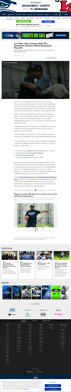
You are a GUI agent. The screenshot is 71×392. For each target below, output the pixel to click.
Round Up (7, 329)
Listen (40, 324)
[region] (35, 385)
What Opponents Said (7, 360)
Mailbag (7, 341)
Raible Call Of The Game (19, 342)
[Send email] (52, 58)
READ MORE (48, 21)
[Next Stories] (67, 292)
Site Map (7, 363)
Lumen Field (63, 327)
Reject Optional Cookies (53, 385)
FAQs (63, 348)
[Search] (52, 14)
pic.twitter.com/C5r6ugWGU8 (24, 155)
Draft (7, 327)
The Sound (19, 329)
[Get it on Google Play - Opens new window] (40, 372)
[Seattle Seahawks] (35, 377)
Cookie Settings (53, 382)
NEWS (7, 324)
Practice (30, 345)
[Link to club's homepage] (3, 14)
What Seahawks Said (7, 355)
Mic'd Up (19, 335)
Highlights (19, 327)
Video (19, 324)
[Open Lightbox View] (35, 218)
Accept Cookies (53, 389)
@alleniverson (32, 151)
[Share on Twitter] (49, 58)
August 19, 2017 (38, 157)
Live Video (19, 351)
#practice (28, 153)
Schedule (51, 324)
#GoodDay (34, 153)
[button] (35, 80)
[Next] (43, 229)
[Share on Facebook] (47, 58)
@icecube (42, 151)
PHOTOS (30, 324)
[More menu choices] (50, 14)
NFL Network (19, 348)
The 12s (30, 354)
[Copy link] (55, 58)
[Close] (48, 25)
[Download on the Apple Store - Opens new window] (30, 371)
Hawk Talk (41, 347)
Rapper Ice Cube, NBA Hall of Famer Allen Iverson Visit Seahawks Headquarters (35, 195)
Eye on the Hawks (30, 328)
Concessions (62, 339)
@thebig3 (40, 153)
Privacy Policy (26, 389)
